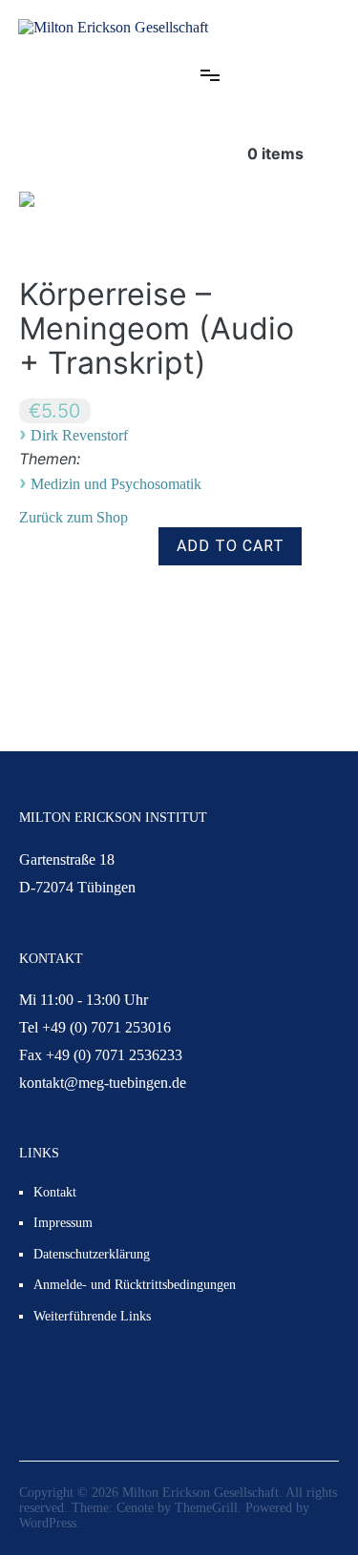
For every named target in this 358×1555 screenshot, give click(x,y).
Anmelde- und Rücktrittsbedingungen (134, 1285)
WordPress (47, 1523)
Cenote (135, 1508)
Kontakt (54, 1192)
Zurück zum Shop (73, 517)
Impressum (63, 1223)
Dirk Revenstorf (79, 435)
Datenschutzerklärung (91, 1254)
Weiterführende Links (92, 1316)
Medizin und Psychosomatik (116, 484)
